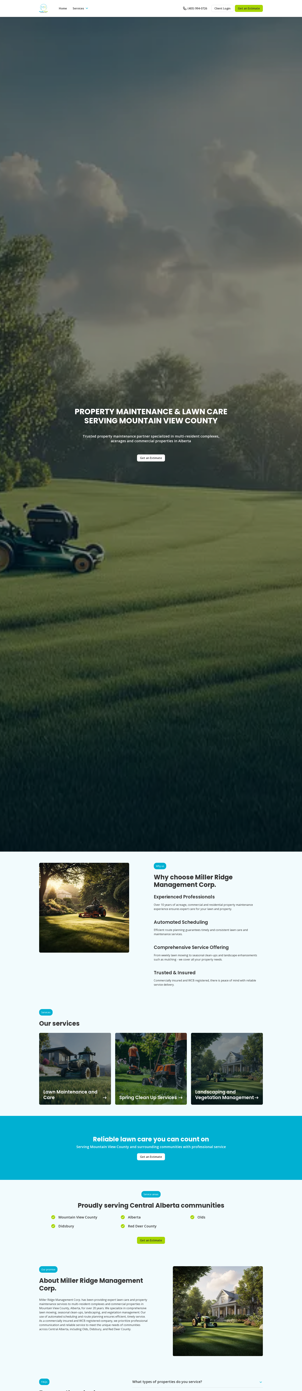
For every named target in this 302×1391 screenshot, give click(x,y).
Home (63, 8)
